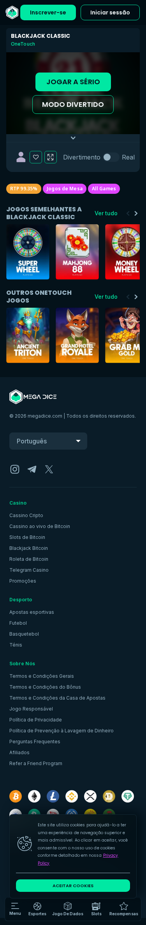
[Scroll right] (136, 213)
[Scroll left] (128, 213)
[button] (67, 909)
